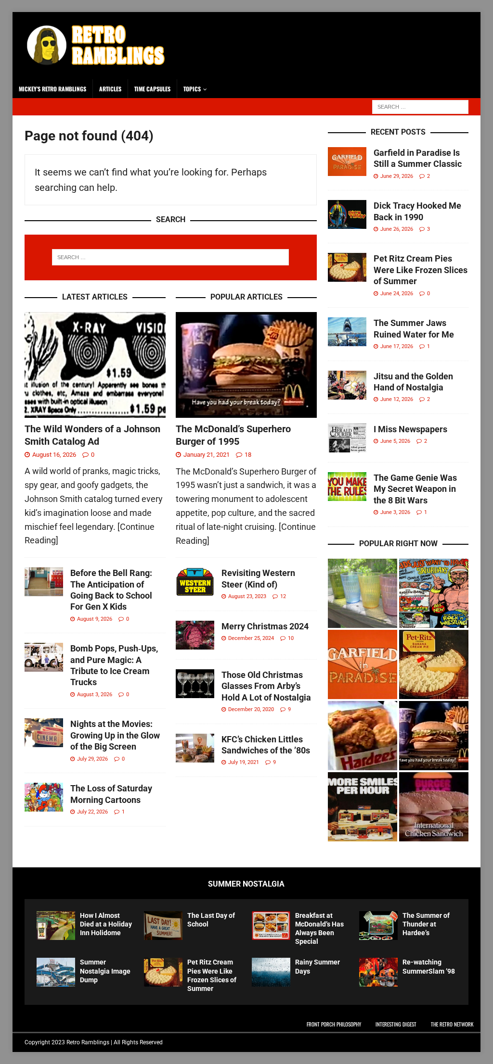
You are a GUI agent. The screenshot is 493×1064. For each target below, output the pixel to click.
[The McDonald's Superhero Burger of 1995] (433, 735)
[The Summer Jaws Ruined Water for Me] (347, 331)
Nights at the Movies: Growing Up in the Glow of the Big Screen (115, 735)
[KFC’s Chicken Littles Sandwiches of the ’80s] (195, 748)
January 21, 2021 (206, 454)
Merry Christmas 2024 (265, 626)
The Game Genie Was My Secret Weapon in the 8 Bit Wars (415, 489)
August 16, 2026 (54, 454)
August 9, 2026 (94, 619)
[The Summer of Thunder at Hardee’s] (378, 925)
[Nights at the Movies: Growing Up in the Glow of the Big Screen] (44, 732)
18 (248, 454)
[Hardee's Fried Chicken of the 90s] (362, 735)
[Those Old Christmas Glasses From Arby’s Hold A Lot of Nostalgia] (195, 683)
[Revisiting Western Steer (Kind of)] (195, 581)
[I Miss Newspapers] (347, 438)
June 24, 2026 (396, 293)
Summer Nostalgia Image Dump (105, 970)
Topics (192, 89)
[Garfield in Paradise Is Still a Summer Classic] (347, 161)
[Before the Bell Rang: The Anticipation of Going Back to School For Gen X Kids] (44, 581)
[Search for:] (420, 106)
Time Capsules (152, 89)
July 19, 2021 (243, 762)
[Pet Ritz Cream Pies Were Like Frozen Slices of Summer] (347, 267)
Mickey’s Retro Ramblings (52, 89)
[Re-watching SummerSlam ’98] (378, 972)
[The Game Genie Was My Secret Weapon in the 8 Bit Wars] (347, 486)
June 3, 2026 (395, 512)
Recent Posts (398, 132)
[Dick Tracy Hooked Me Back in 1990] (347, 214)
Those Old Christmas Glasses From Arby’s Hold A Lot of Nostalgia (266, 686)
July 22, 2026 (92, 812)
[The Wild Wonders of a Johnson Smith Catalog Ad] (95, 365)
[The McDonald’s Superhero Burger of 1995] (246, 365)
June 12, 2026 (396, 399)
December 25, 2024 (251, 638)
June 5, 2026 (395, 441)
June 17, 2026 (396, 346)
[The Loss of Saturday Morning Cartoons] (44, 797)
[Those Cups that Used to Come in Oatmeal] (362, 593)
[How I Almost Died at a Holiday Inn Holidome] (56, 925)
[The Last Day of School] (163, 925)
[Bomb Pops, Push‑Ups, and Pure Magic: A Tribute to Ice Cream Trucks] (44, 657)
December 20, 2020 (251, 709)
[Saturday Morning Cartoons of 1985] (433, 593)
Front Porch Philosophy (334, 1024)
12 (283, 596)
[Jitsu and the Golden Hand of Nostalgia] (347, 385)
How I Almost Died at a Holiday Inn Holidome (106, 924)
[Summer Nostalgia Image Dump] (56, 972)
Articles (110, 89)
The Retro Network (452, 1024)
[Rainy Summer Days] (271, 972)
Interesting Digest (396, 1024)
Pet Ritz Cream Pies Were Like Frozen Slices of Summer (420, 269)
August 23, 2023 (247, 596)
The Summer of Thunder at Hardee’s (426, 924)
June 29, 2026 (396, 176)
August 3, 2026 (94, 694)
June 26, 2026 (396, 229)
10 (291, 638)
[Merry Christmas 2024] (195, 635)
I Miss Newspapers (410, 429)
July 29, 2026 (92, 759)
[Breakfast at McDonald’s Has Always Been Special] (271, 925)
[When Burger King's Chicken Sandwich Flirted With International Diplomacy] (433, 806)
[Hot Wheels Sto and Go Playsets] (362, 806)
